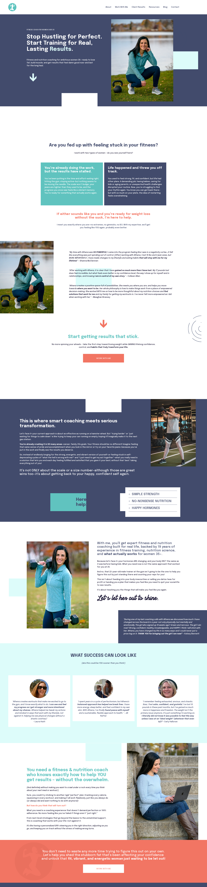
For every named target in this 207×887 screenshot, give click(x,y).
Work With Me (121, 7)
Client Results (138, 7)
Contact (175, 7)
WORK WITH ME (103, 358)
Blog (165, 7)
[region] (103, 701)
